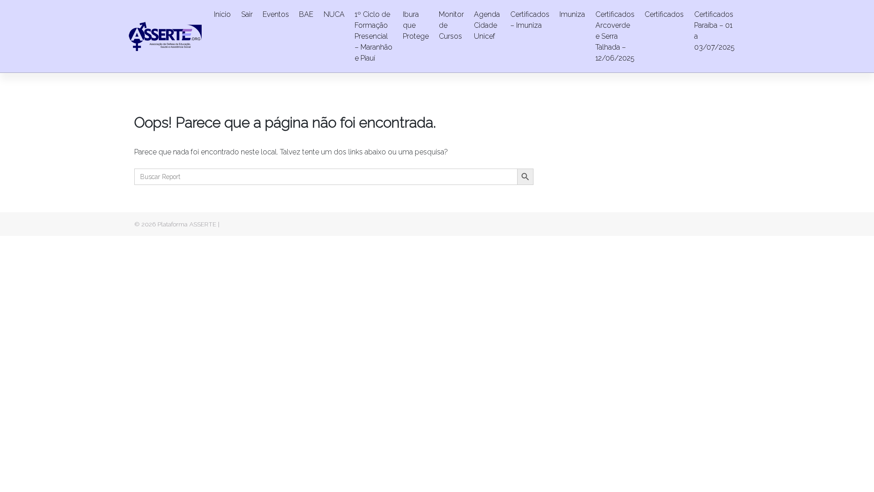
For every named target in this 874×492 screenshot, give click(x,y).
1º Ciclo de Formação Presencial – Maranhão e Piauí (373, 36)
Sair (247, 14)
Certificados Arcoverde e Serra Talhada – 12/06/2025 (615, 36)
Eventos (276, 14)
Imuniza (572, 14)
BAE (306, 14)
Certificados (664, 14)
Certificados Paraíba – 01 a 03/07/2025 (714, 30)
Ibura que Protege (416, 25)
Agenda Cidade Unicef (487, 25)
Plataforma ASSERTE (187, 224)
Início (222, 14)
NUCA (334, 14)
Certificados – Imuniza (529, 20)
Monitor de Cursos (451, 25)
